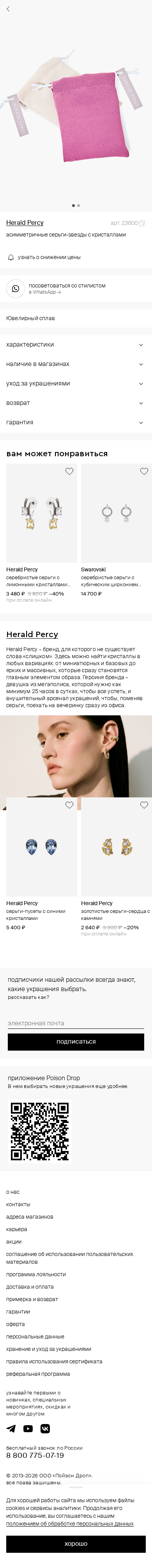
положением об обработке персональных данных (70, 1524)
